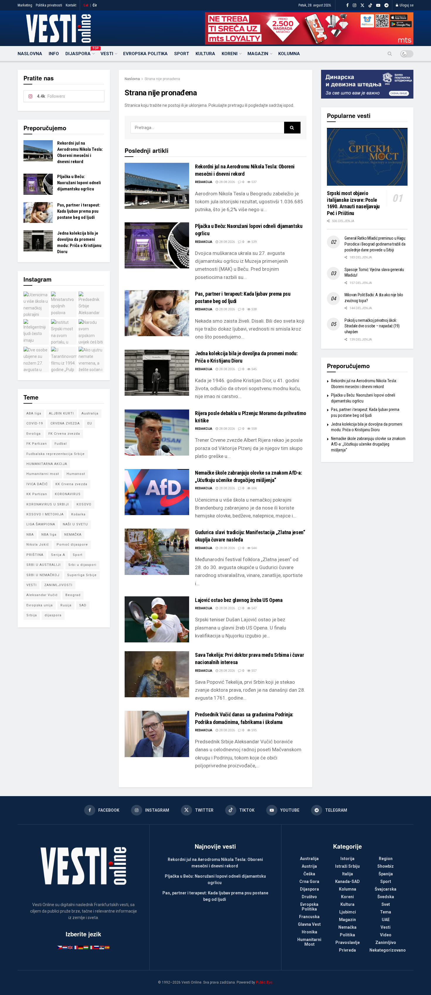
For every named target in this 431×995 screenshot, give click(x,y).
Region (386, 858)
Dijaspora (79, 52)
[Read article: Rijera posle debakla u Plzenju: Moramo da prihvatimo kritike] (157, 432)
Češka (309, 874)
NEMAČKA (73, 535)
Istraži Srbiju (347, 866)
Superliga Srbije (82, 575)
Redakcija (203, 182)
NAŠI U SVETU (75, 524)
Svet (385, 904)
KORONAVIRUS (68, 494)
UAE (386, 919)
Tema (385, 912)
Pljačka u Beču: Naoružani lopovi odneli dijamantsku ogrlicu (79, 183)
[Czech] (59, 947)
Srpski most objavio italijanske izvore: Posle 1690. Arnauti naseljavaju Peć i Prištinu (353, 203)
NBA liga (49, 535)
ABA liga (33, 413)
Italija (347, 874)
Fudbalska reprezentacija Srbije (55, 454)
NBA (30, 535)
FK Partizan (36, 444)
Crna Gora (309, 881)
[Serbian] (102, 947)
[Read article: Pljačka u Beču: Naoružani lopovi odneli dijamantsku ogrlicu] (157, 245)
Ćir (95, 5)
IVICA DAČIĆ (37, 484)
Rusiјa (66, 605)
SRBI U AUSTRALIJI (43, 565)
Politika (347, 935)
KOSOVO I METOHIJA (45, 514)
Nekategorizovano (387, 950)
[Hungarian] (86, 947)
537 (253, 182)
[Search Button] (390, 53)
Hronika (309, 932)
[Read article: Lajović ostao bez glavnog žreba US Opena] (157, 619)
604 (253, 488)
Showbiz (385, 866)
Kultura (205, 53)
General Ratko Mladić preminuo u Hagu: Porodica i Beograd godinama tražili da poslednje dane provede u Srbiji (375, 244)
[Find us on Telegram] (386, 5)
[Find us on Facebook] (347, 5)
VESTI (31, 585)
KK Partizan (36, 494)
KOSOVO (84, 504)
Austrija (309, 866)
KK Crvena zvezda (71, 484)
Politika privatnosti (49, 5)
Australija (90, 413)
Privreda (347, 950)
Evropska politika (145, 53)
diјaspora (53, 615)
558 (253, 429)
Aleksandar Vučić (42, 595)
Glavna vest (309, 924)
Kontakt (71, 5)
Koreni (229, 53)
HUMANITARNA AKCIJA (46, 464)
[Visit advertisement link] (309, 28)
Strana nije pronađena (162, 79)
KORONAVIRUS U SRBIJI (47, 504)
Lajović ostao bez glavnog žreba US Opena (239, 600)
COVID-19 (34, 423)
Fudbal (61, 444)
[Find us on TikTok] (370, 5)
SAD (82, 605)
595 (253, 730)
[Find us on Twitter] (362, 5)
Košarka (78, 514)
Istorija (347, 858)
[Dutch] (65, 947)
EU (89, 423)
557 (253, 671)
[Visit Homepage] (58, 28)
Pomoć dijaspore (72, 544)
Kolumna (289, 53)
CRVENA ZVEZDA (65, 423)
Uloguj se (406, 5)
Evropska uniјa (39, 605)
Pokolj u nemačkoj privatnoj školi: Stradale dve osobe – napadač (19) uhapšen (372, 326)
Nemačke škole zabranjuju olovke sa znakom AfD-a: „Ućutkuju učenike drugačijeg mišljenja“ (368, 444)
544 (253, 548)
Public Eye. (264, 982)
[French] (75, 947)
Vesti (107, 53)
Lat (86, 5)
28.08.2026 (226, 182)
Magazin (257, 53)
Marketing (25, 5)
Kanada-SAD (347, 881)
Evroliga (33, 434)
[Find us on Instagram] (354, 5)
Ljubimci (347, 912)
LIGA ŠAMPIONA (40, 524)
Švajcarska (385, 889)
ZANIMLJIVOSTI (58, 585)
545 (253, 369)
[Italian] (91, 947)
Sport (181, 53)
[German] (81, 947)
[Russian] (96, 947)
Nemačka (347, 927)
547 (253, 608)
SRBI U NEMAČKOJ (43, 575)
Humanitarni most (42, 474)
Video (385, 935)
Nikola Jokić (37, 544)
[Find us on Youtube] (378, 5)
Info (54, 53)
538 (253, 309)
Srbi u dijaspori (82, 565)
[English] (70, 947)
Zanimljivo (385, 942)
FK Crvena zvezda (64, 434)
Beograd (73, 595)
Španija (386, 874)
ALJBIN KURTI (61, 413)
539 (253, 242)
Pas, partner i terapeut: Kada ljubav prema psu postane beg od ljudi (78, 211)
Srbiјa (31, 615)
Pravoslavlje (347, 942)
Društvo (309, 896)
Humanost (76, 474)
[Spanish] (107, 947)
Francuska (309, 916)
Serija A (58, 555)
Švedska (385, 896)
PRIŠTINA (34, 555)
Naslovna (30, 53)
